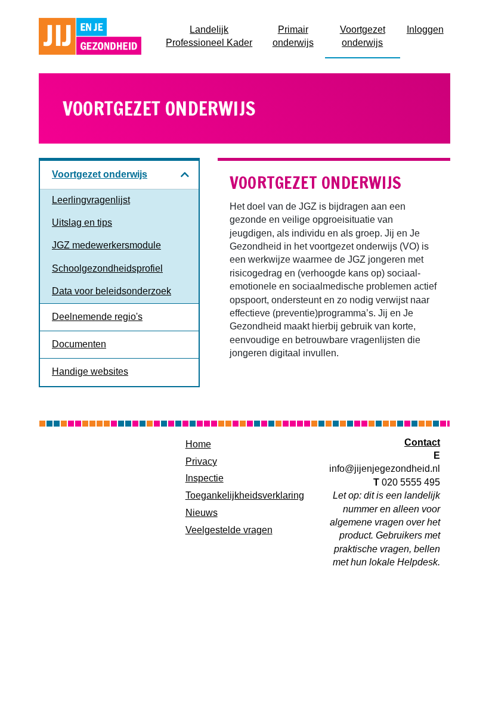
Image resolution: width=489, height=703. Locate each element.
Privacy (201, 461)
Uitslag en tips (82, 222)
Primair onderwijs (299, 36)
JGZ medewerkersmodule (106, 245)
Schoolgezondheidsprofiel (107, 268)
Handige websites (90, 371)
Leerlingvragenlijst (91, 200)
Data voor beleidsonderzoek (111, 291)
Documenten (79, 344)
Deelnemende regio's (97, 317)
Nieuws (201, 513)
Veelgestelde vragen (229, 530)
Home (198, 444)
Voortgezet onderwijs (370, 36)
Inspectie (204, 478)
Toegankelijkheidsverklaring (244, 495)
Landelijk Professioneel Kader (213, 36)
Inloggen (428, 29)
